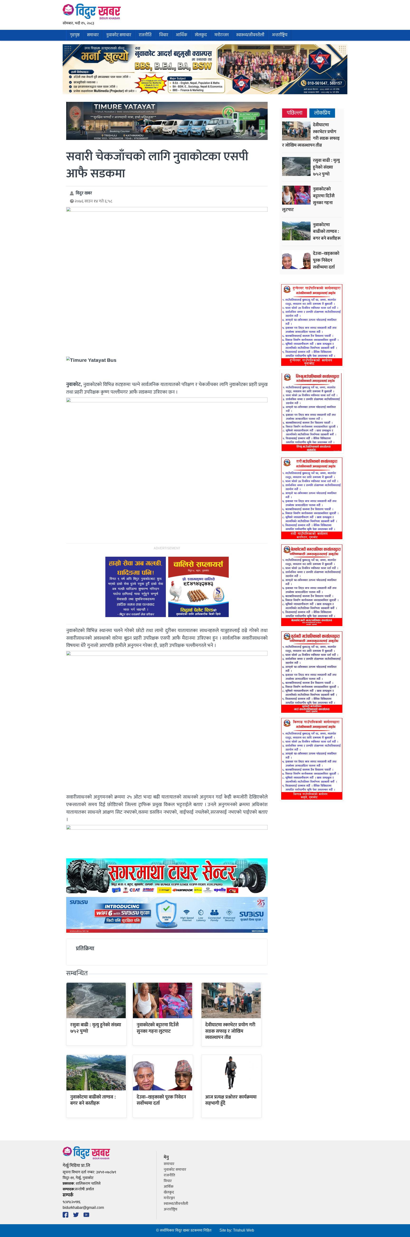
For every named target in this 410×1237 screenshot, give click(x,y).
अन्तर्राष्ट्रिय (279, 35)
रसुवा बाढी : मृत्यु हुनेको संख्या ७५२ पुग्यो (95, 1028)
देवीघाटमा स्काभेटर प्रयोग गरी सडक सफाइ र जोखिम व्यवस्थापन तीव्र (230, 1031)
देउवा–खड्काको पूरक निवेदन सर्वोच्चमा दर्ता (161, 1100)
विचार (163, 35)
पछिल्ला (294, 113)
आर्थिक (181, 35)
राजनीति (145, 35)
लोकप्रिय (322, 113)
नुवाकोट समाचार (118, 35)
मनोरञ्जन (221, 35)
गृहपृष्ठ (74, 35)
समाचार (93, 35)
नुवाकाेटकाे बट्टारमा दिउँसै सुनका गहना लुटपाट (158, 1028)
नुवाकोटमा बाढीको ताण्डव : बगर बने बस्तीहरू (93, 1100)
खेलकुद (201, 35)
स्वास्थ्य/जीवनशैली (250, 35)
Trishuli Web (243, 1230)
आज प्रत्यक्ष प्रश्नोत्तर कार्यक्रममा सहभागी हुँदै (230, 1100)
